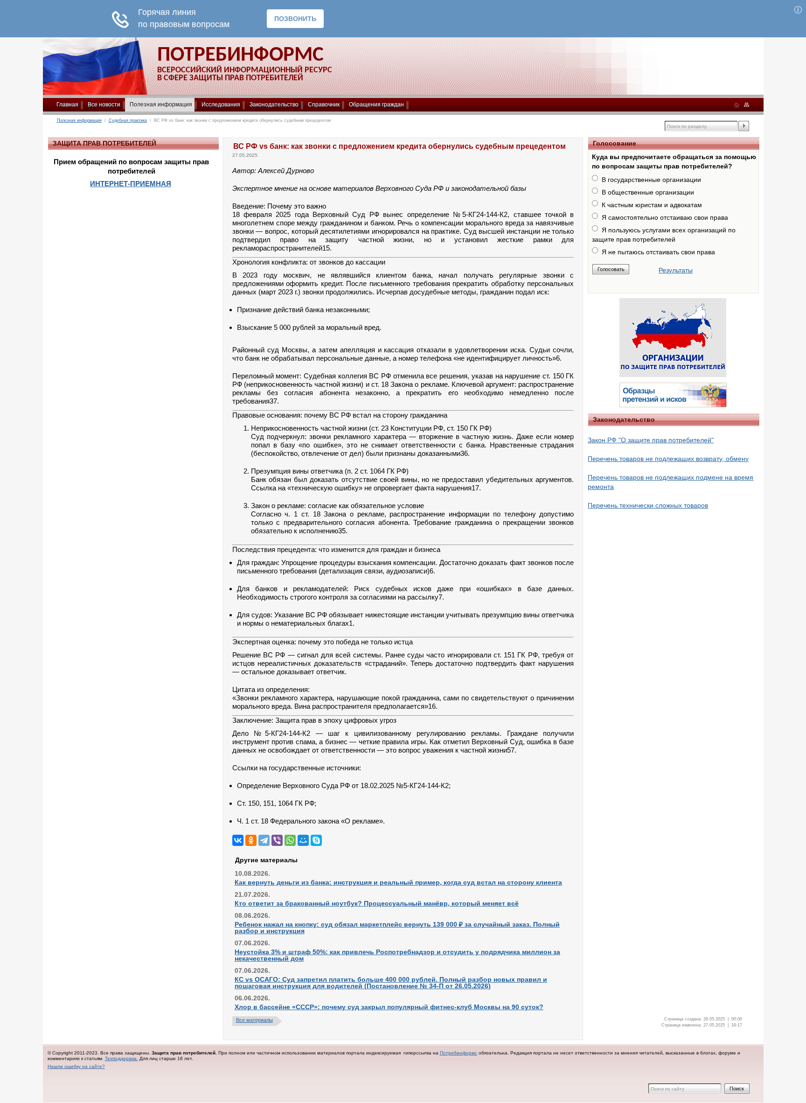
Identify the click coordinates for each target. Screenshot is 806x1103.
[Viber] (277, 840)
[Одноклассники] (251, 840)
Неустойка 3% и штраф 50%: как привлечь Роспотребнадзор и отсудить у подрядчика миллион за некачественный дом (397, 955)
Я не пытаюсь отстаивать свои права (658, 252)
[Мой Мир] (303, 840)
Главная (67, 104)
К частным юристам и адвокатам (652, 205)
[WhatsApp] (290, 840)
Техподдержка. (121, 1058)
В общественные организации (648, 192)
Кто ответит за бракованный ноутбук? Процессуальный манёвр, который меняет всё (377, 903)
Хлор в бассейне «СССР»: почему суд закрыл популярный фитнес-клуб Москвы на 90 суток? (389, 1007)
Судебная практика (128, 120)
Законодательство (274, 104)
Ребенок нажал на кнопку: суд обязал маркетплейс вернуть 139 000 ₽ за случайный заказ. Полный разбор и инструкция (397, 928)
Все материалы (254, 1020)
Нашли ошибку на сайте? (76, 1066)
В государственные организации (651, 179)
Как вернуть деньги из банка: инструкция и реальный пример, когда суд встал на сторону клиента (398, 882)
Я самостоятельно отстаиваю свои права (665, 217)
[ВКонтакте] (237, 840)
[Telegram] (264, 840)
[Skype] (316, 840)
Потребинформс (458, 1052)
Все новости (104, 104)
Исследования (221, 104)
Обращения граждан (376, 104)
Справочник (324, 104)
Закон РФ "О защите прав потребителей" (651, 440)
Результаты (676, 270)
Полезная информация (161, 104)
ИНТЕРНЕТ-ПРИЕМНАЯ (130, 184)
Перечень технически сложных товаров (648, 505)
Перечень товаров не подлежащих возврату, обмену (668, 458)
